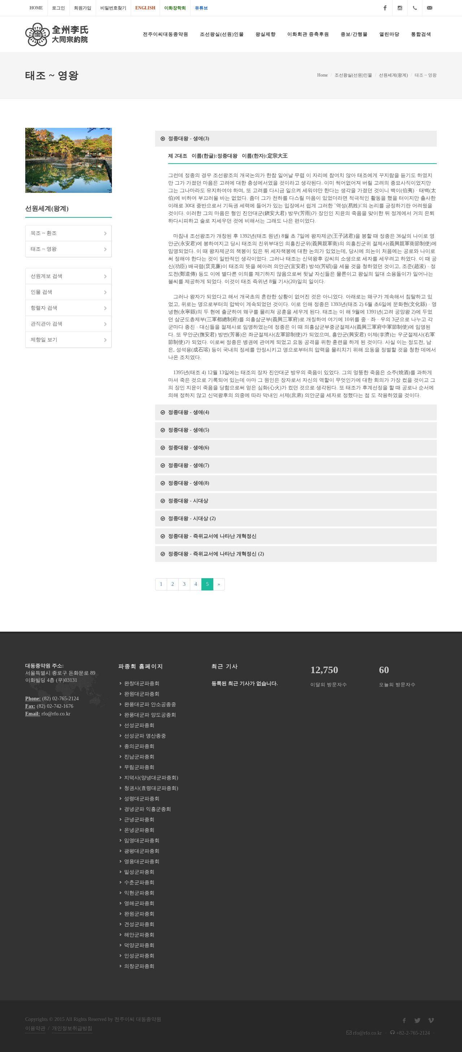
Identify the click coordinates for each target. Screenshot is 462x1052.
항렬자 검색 (44, 308)
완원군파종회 (139, 914)
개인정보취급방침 (72, 1028)
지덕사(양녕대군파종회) (151, 777)
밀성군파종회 (139, 872)
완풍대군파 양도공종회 (150, 715)
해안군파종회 (139, 935)
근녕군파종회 (139, 819)
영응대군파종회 (142, 861)
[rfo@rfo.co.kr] (429, 8)
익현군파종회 (139, 893)
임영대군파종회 (142, 840)
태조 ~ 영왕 (44, 249)
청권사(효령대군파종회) (151, 788)
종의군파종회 (139, 746)
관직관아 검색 (46, 323)
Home (36, 7)
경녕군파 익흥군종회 (147, 809)
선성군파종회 (139, 725)
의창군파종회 (139, 966)
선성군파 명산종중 (145, 736)
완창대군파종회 (142, 683)
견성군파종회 (139, 924)
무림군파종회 (139, 767)
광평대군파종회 (142, 851)
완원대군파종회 (142, 694)
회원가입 (82, 7)
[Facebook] (385, 8)
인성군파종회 (139, 955)
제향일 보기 (44, 339)
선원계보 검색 (46, 276)
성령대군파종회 (142, 798)
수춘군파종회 (139, 882)
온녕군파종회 (139, 830)
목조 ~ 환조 (44, 233)
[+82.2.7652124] (414, 8)
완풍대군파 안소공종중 (150, 704)
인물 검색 (41, 292)
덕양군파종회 (139, 945)
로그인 (58, 7)
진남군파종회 (139, 756)
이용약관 (35, 1028)
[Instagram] (400, 8)
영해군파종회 (139, 903)
